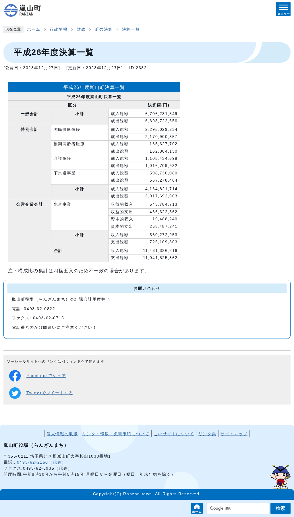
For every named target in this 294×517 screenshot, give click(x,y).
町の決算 (104, 29)
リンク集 (207, 434)
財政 (81, 29)
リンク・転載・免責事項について (115, 434)
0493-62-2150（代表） (41, 462)
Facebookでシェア (46, 376)
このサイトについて (174, 434)
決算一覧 (131, 29)
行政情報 (58, 29)
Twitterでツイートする (49, 393)
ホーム (197, 511)
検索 (280, 508)
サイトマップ (233, 434)
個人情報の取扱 (62, 434)
